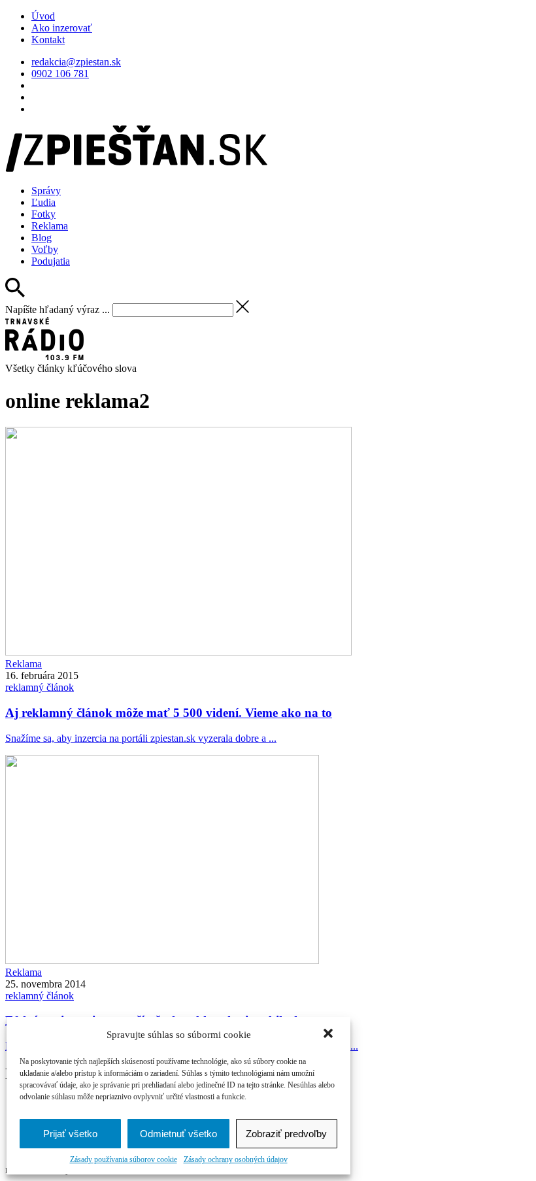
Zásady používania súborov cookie (123, 1159)
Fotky (43, 214)
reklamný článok (39, 687)
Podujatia (50, 261)
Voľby (44, 249)
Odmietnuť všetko (178, 1133)
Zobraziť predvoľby (286, 1133)
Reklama (49, 225)
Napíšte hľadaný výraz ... (57, 309)
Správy (46, 190)
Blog (41, 237)
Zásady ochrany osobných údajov (236, 1159)
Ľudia (43, 202)
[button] (329, 1034)
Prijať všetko (70, 1133)
